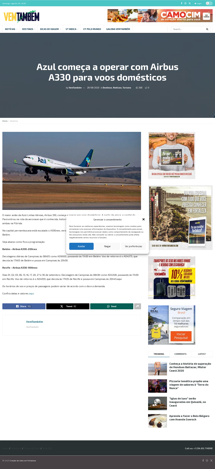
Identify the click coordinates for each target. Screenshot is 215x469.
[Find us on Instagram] (185, 3)
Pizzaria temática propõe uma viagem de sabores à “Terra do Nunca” (188, 384)
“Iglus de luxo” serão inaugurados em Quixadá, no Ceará (187, 402)
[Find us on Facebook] (181, 3)
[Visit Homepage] (21, 15)
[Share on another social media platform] (137, 306)
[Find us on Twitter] (190, 3)
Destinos (27, 29)
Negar (107, 246)
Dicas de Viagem (49, 29)
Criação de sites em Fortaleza (23, 460)
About (5, 448)
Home (5, 121)
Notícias (10, 29)
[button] (144, 220)
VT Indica (71, 29)
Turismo (127, 87)
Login (199, 3)
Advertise (16, 448)
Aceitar (81, 246)
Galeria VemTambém (118, 29)
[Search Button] (207, 29)
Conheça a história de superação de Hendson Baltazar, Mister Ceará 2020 (190, 367)
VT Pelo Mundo (92, 29)
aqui (31, 293)
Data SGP (47, 448)
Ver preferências (133, 246)
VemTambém (75, 87)
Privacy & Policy (32, 448)
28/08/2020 (93, 87)
